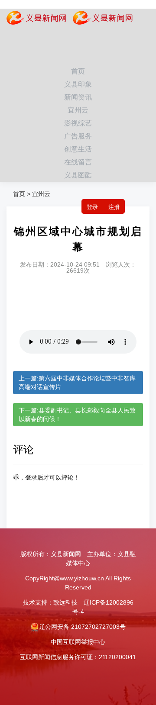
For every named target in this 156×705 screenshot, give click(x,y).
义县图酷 (78, 175)
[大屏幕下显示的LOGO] (99, 19)
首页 (78, 71)
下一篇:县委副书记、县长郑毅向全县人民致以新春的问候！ (77, 414)
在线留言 (78, 162)
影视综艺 (78, 123)
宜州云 (78, 110)
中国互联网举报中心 (78, 641)
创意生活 (78, 149)
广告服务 (78, 136)
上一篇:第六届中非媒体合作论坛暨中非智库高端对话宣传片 (77, 382)
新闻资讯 (78, 97)
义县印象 (78, 84)
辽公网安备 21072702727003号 (82, 626)
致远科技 (65, 602)
